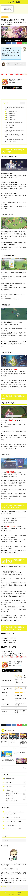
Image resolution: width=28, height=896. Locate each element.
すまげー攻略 (14, 2)
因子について (15, 798)
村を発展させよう (10, 113)
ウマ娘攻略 (14, 790)
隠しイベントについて (15, 800)
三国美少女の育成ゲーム (12, 111)
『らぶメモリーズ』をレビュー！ (12, 821)
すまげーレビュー (5, 17)
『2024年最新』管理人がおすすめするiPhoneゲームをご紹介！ (14, 813)
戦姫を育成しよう (10, 119)
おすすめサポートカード (15, 792)
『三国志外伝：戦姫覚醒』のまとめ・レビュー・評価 (14, 140)
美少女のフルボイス (11, 125)
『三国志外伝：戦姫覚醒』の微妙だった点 (14, 136)
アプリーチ (18, 82)
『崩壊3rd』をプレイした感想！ (12, 817)
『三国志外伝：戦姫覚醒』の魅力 (14, 122)
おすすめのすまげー (14, 779)
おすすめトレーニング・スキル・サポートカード (15, 794)
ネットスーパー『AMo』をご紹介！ (13, 829)
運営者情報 (19, 892)
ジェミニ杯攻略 (15, 797)
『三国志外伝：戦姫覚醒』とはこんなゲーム (14, 108)
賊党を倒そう (9, 117)
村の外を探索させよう (12, 115)
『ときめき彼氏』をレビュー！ (12, 825)
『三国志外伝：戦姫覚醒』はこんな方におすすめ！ (14, 131)
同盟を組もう (9, 127)
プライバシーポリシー (11, 892)
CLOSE (22, 103)
